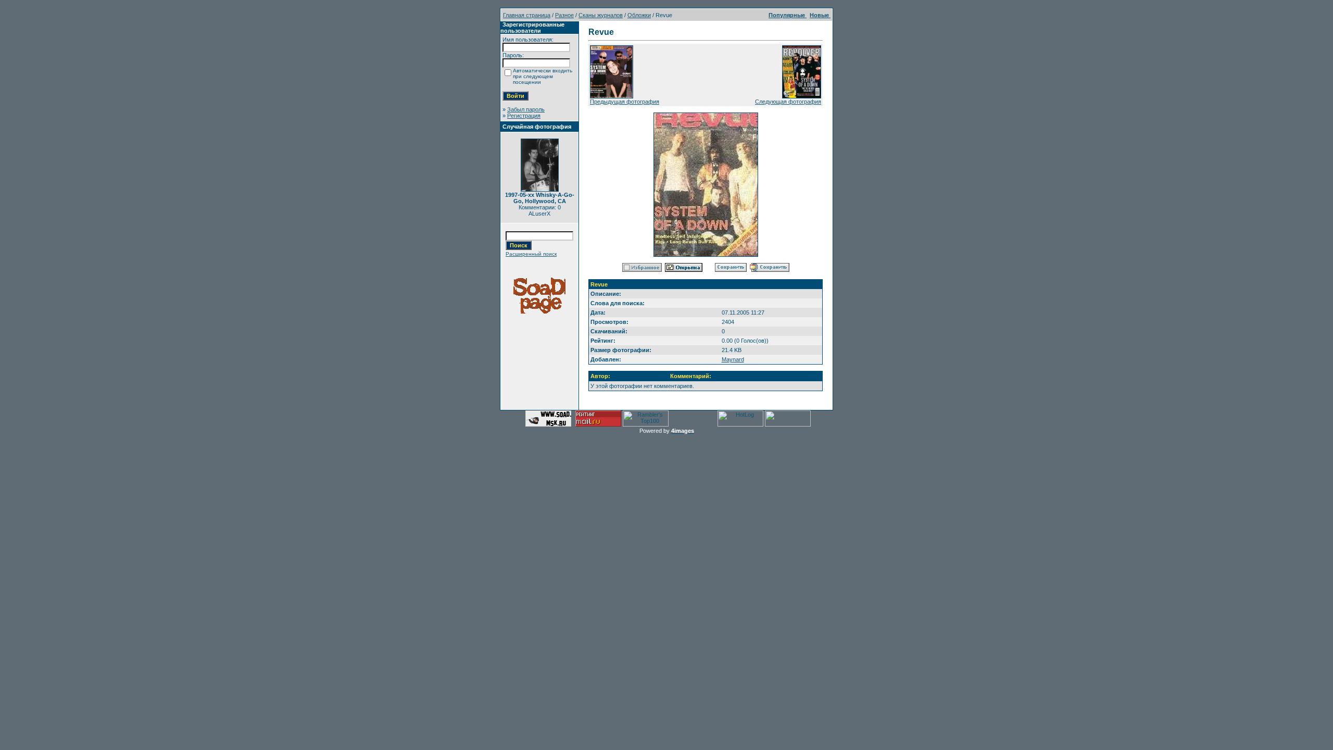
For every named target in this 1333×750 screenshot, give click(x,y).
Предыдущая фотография (624, 101)
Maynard (733, 359)
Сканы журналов (601, 15)
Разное (564, 15)
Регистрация (523, 116)
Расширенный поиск (531, 254)
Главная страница (526, 15)
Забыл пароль (526, 109)
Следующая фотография (788, 101)
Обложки (639, 15)
